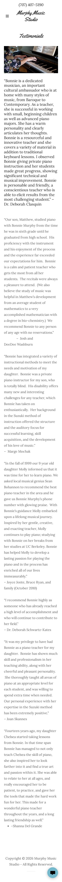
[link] (31, 15)
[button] (8, 16)
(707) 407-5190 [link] (31, 4)
